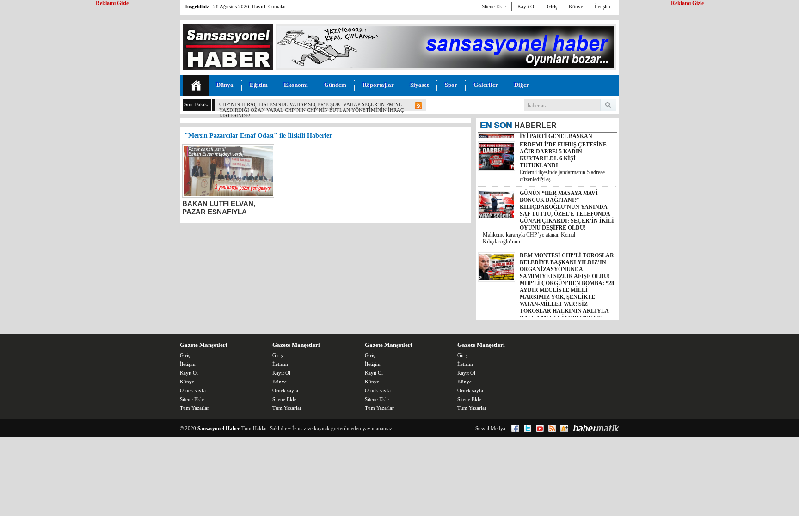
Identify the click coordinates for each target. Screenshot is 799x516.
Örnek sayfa (193, 390)
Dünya (225, 84)
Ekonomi (296, 84)
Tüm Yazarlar (194, 408)
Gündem (335, 84)
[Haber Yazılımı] (596, 428)
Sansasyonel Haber (218, 428)
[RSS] (552, 428)
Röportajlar (378, 84)
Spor (451, 84)
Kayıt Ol (526, 6)
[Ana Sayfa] (196, 85)
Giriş (552, 6)
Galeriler (485, 84)
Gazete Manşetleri (203, 344)
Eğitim (259, 84)
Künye (576, 6)
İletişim (602, 6)
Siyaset (419, 84)
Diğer (521, 84)
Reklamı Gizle (687, 3)
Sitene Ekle (494, 6)
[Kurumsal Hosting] (564, 428)
